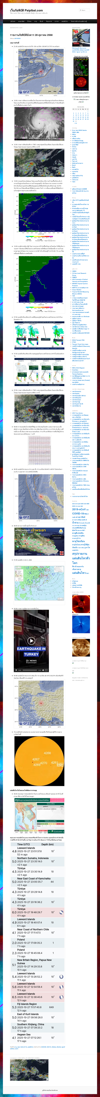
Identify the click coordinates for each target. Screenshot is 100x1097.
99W (82, 506)
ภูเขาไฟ (74, 159)
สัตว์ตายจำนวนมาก (77, 163)
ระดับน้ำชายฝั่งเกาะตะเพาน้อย (80, 354)
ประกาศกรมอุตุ (75, 525)
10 (76, 115)
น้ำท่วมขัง (81, 523)
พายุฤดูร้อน (75, 536)
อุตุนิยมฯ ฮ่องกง (76, 318)
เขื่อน (73, 173)
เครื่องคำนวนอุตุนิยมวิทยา (79, 325)
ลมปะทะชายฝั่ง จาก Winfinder (81, 316)
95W (88, 504)
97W (76, 506)
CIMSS (74, 271)
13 (83, 115)
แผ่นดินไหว (65, 21)
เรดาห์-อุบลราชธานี (77, 404)
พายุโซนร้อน (78, 541)
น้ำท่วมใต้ (87, 523)
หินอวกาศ (49, 21)
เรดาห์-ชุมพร (75, 393)
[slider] (30, 670)
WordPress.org (76, 587)
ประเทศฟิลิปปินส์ (77, 528)
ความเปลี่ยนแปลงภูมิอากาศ (79, 143)
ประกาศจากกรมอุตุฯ (77, 306)
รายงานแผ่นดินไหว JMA (79, 479)
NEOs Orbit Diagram (78, 368)
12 (80, 115)
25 (78, 119)
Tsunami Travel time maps (80, 344)
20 (83, 117)
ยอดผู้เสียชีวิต (75, 550)
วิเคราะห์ (74, 161)
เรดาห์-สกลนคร (76, 400)
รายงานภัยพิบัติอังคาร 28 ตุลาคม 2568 (31, 35)
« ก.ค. (75, 123)
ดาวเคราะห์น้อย (77, 520)
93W (82, 504)
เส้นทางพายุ (76, 569)
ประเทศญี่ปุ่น (83, 525)
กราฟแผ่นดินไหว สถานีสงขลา (80, 423)
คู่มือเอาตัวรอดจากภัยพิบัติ (79, 189)
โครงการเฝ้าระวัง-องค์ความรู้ (79, 21)
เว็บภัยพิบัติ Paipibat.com (26, 10)
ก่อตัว (74, 517)
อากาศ (56, 21)
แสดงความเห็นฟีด (77, 585)
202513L (49, 1047)
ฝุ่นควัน (74, 151)
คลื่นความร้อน (76, 138)
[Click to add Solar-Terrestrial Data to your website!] (81, 90)
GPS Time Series (77, 413)
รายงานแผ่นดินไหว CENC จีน (80, 464)
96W (73, 506)
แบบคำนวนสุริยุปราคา (78, 384)
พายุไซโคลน (76, 544)
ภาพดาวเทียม (81, 547)
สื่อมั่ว (73, 167)
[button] (31, 641)
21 (85, 117)
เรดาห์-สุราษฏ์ (76, 402)
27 (83, 119)
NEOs (74, 134)
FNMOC (74, 277)
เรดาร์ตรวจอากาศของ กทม (79, 327)
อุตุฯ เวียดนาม (76, 323)
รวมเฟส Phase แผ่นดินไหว (79, 458)
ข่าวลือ (74, 136)
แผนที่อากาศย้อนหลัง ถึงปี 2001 (81, 333)
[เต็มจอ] (46, 670)
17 (76, 117)
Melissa (54, 1047)
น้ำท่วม (29, 21)
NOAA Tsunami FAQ (78, 340)
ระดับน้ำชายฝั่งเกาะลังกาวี (79, 356)
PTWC (74, 342)
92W (79, 504)
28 (85, 119)
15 (88, 115)
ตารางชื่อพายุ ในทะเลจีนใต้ (79, 304)
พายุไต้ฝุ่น (85, 544)
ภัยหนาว (74, 155)
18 (78, 117)
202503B (43, 1047)
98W (79, 506)
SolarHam (75, 370)
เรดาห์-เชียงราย (76, 406)
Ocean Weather (76, 290)
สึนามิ (41, 21)
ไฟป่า (73, 182)
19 (80, 117)
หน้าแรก (13, 21)
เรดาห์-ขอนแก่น (76, 391)
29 (88, 119)
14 (85, 115)
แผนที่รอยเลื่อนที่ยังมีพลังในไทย (81, 489)
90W (73, 504)
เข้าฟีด (74, 583)
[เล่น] (16, 670)
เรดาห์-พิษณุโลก (76, 398)
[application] (31, 641)
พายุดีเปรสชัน (77, 533)
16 (73, 117)
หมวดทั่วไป (75, 169)
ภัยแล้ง (74, 157)
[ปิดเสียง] (43, 670)
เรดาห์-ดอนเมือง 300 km (79, 396)
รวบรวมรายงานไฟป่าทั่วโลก (80, 496)
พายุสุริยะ (82, 536)
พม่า (83, 530)
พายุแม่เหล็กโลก (76, 538)
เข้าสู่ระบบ (75, 581)
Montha (59, 1047)
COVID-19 (78, 513)
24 (76, 119)
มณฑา (16, 1049)
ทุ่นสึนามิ (84, 520)
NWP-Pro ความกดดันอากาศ (80, 288)
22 (88, 117)
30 (73, 121)
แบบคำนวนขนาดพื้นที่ (78, 254)
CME (87, 510)
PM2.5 (86, 514)
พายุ (35, 21)
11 (78, 115)
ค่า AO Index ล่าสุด (77, 302)
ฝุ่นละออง (80, 530)
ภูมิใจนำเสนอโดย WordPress (50, 1090)
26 (80, 119)
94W (85, 504)
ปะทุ (84, 528)
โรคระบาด (75, 180)
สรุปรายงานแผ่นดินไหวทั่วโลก (81, 558)
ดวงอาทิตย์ (21, 21)
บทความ (74, 149)
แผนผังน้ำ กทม (76, 264)
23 (73, 119)
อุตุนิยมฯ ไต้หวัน (76, 320)
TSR (73, 296)
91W (76, 504)
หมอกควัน (75, 171)
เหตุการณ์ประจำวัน (22, 1047)
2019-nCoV (79, 509)
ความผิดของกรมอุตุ (77, 140)
